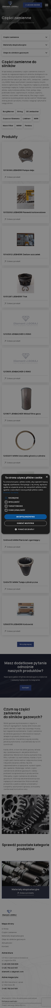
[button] (25, 529)
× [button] (47, 477)
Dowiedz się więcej (10, 492)
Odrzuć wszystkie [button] (25, 523)
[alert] (25, 504)
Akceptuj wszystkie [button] (25, 517)
